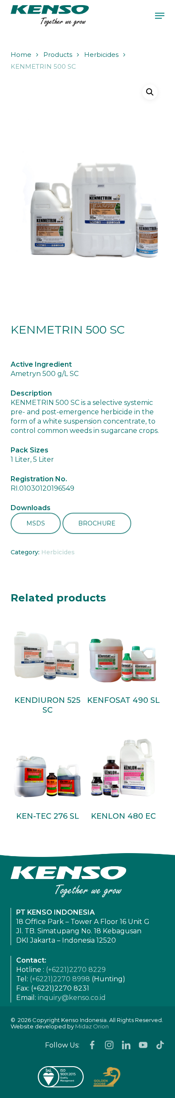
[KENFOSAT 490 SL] (123, 651)
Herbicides (101, 55)
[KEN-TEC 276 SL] (48, 766)
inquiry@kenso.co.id (72, 998)
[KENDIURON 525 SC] (48, 651)
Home (21, 55)
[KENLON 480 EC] (123, 766)
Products (57, 55)
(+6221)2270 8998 (60, 979)
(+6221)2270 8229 (76, 970)
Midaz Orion (92, 1026)
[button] (159, 15)
